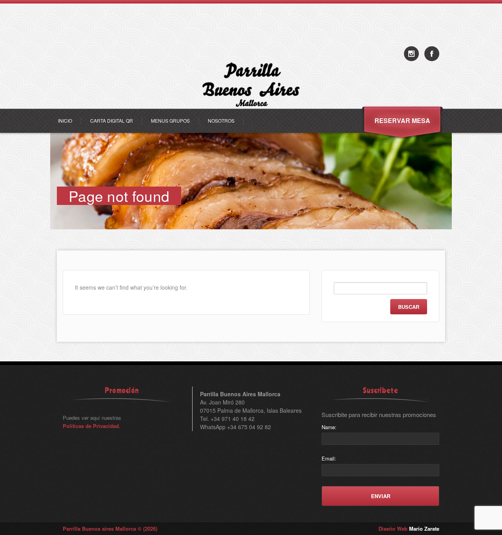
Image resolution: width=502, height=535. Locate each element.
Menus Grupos (170, 120)
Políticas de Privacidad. (91, 426)
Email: (329, 458)
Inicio (65, 120)
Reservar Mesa (402, 120)
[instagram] (411, 54)
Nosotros (221, 120)
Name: (329, 427)
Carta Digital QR (111, 120)
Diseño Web (408, 528)
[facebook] (431, 54)
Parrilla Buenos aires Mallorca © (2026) (110, 528)
